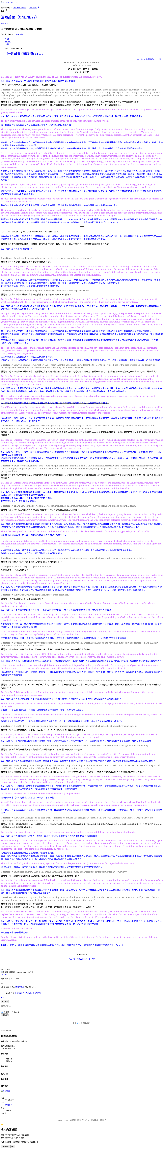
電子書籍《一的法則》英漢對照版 (28, 993)
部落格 (8, 42)
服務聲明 (103, 1120)
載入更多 (5, 1001)
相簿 (7, 39)
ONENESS (5, 974)
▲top (3, 997)
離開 (12, 1146)
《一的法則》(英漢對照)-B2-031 (24, 53)
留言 (23, 987)
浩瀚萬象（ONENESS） (20, 17)
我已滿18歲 (5, 1146)
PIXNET (65, 1120)
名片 (7, 44)
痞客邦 (18, 987)
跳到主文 (4, 23)
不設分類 (19, 34)
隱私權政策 (94, 1120)
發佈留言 (5, 1015)
